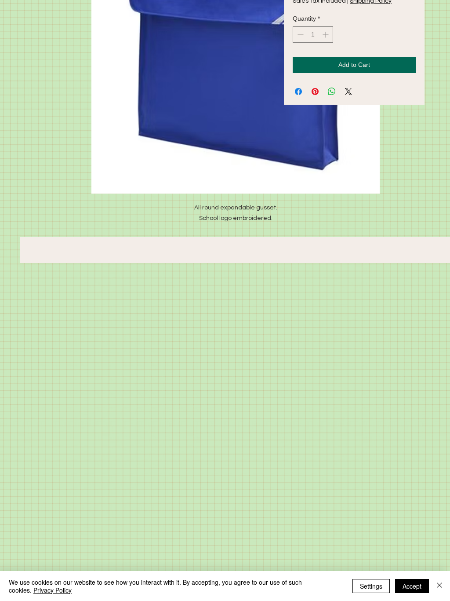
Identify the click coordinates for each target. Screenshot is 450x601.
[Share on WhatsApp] (332, 91)
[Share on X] (348, 91)
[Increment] (326, 34)
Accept (412, 586)
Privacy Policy (52, 590)
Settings (371, 586)
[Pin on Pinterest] (315, 91)
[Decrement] (299, 34)
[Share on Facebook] (298, 91)
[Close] (439, 586)
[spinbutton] (313, 34)
